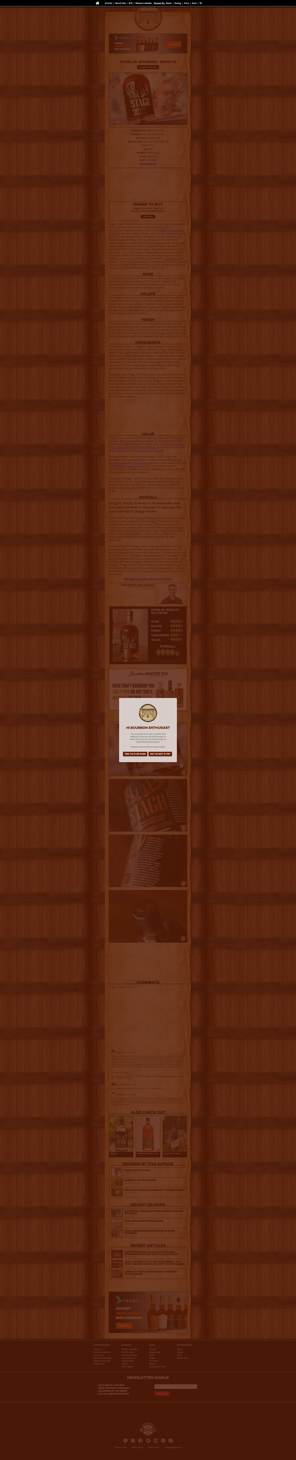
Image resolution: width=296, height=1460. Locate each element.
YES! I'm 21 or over (135, 754)
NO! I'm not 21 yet (160, 754)
